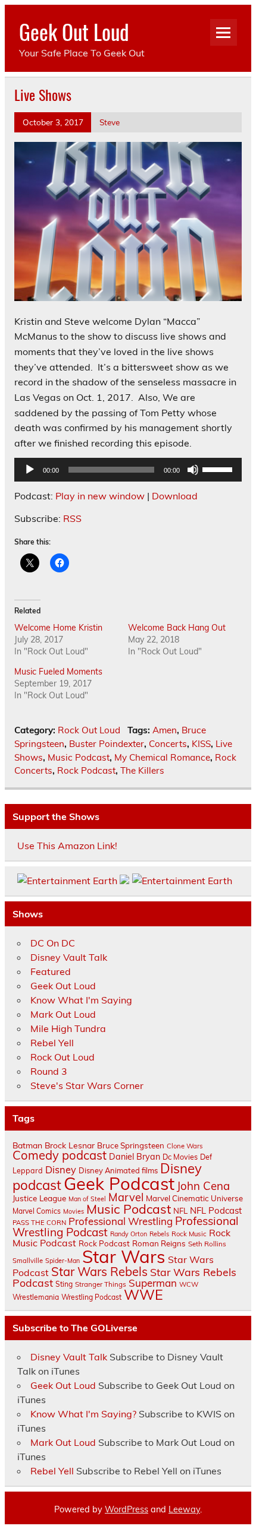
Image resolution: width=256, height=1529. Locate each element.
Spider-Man (62, 1260)
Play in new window (100, 496)
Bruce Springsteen (130, 1145)
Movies (73, 1211)
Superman (153, 1283)
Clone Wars (185, 1146)
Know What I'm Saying (81, 1000)
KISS (201, 743)
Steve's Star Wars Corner (86, 1085)
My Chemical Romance (162, 757)
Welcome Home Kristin (58, 627)
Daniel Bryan (134, 1156)
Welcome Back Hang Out (177, 627)
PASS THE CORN (39, 1222)
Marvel (125, 1197)
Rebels (159, 1234)
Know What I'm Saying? (83, 1414)
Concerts (168, 743)
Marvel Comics (37, 1211)
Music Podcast (79, 757)
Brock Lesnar (70, 1145)
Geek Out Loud (74, 31)
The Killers (142, 770)
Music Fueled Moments (58, 671)
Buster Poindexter (106, 743)
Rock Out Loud (89, 730)
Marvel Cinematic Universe (194, 1198)
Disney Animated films (118, 1170)
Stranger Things (100, 1284)
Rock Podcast (86, 770)
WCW (188, 1284)
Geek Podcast (119, 1183)
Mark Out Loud (63, 1014)
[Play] (30, 470)
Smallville (28, 1260)
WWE (143, 1294)
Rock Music (189, 1234)
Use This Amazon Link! (67, 845)
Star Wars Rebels (99, 1271)
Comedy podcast (60, 1155)
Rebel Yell (52, 1043)
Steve (109, 122)
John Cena (203, 1186)
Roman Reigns (159, 1243)
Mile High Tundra (68, 1028)
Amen (164, 730)
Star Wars (124, 1256)
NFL (180, 1210)
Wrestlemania (36, 1297)
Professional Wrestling (120, 1221)
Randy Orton (128, 1234)
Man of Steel (87, 1199)
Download (175, 496)
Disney (60, 1170)
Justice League (39, 1198)
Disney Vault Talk (68, 957)
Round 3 (48, 1071)
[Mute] (193, 470)
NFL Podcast (216, 1210)
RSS (72, 518)
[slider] (219, 468)
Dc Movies (180, 1156)
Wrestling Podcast (91, 1297)
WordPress (126, 1509)
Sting (64, 1284)
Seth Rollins (207, 1243)
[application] (128, 470)
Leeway (184, 1509)
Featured (50, 971)
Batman (27, 1145)
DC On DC (52, 943)
